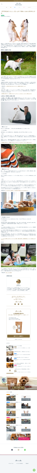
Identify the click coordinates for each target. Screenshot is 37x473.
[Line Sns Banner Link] (21, 304)
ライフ (24, 7)
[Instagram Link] (18, 450)
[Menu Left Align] (1, 4)
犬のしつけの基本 (9, 272)
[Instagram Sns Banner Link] (15, 304)
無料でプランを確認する (18, 336)
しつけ (19, 7)
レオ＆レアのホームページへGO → (18, 0)
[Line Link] (25, 450)
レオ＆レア (29, 7)
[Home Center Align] (18, 4)
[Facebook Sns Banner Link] (18, 304)
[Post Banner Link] (18, 383)
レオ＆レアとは (11, 463)
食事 (10, 7)
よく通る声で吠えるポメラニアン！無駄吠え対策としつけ (16, 86)
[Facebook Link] (12, 450)
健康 (14, 7)
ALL (6, 7)
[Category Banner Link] (18, 437)
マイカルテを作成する (19, 463)
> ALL (17, 394)
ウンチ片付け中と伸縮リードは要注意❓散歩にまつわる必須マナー (16, 190)
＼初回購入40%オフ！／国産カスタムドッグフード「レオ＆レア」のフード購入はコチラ (16, 93)
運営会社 (27, 463)
